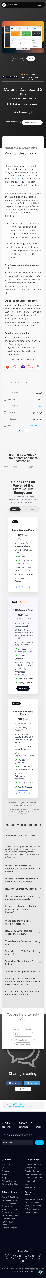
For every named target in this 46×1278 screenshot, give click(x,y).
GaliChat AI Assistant (34, 1199)
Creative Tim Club (10, 1184)
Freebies (5, 1171)
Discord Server (24, 1045)
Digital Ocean (31, 1212)
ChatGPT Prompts (33, 1206)
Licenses (28, 1184)
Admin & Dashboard (11, 1197)
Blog (4, 1177)
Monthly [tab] (15, 509)
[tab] (23, 837)
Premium (6, 1174)
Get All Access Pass (32, 122)
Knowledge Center (23, 1034)
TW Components (9, 1228)
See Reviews (35, 425)
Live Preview (18, 58)
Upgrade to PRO (12, 122)
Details (16, 382)
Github (18, 1029)
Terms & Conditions (33, 1177)
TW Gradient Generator (7, 1223)
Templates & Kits (9, 1200)
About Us (6, 1164)
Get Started (23, 587)
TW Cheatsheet (8, 1218)
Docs (31, 58)
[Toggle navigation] (40, 5)
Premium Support (32, 1171)
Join (40, 1142)
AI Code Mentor (32, 1209)
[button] (23, 837)
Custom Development (23, 1040)
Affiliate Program (9, 1181)
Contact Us (30, 1168)
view (40, 406)
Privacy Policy (31, 1181)
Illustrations (30, 1187)
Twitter (33, 1083)
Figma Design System (11, 1215)
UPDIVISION (15, 178)
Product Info (32, 382)
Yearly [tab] (30, 509)
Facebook (15, 1083)
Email (24, 1089)
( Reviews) (34, 104)
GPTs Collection (32, 1202)
